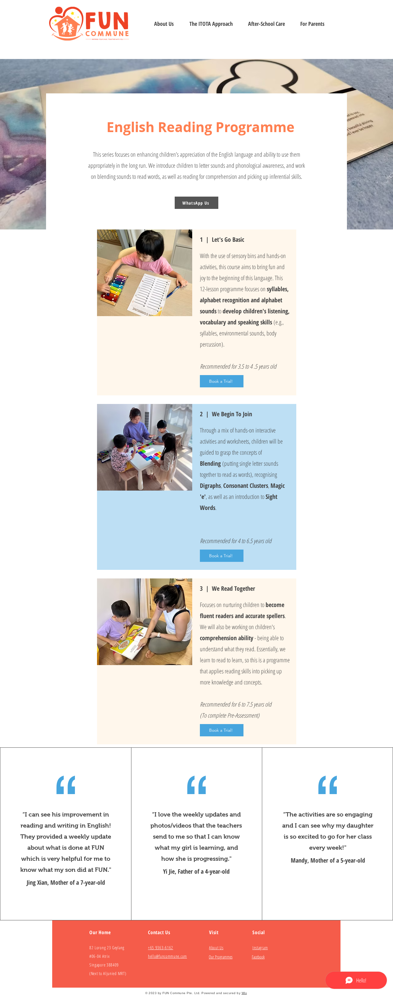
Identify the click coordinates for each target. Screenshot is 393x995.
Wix (244, 993)
